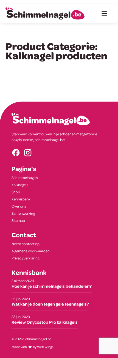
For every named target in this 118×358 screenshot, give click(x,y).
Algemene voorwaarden (31, 250)
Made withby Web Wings (33, 347)
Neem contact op (26, 243)
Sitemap (18, 220)
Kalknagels (20, 184)
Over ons (19, 206)
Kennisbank (21, 199)
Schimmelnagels (25, 177)
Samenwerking (23, 213)
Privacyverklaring (25, 258)
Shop (16, 191)
